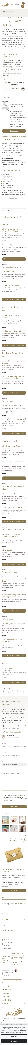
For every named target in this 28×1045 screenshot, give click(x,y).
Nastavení (14, 1036)
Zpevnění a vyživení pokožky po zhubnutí (14, 362)
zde (22, 1032)
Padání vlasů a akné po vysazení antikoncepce (13, 640)
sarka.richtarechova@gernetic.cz (12, 160)
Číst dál (4, 241)
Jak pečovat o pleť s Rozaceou (12, 494)
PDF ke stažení (14, 131)
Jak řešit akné (7, 550)
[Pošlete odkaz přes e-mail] (8, 692)
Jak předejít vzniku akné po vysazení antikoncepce (12, 535)
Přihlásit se (14, 890)
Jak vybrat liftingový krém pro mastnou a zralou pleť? (13, 378)
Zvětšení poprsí (7, 668)
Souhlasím (14, 1041)
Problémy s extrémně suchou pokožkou (12, 316)
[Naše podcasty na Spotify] (25, 840)
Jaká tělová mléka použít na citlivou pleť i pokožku (12, 230)
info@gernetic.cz (8, 949)
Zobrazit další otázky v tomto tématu (14, 259)
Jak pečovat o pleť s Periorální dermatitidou (12, 447)
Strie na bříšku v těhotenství (12, 405)
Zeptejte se (7, 98)
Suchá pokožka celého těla (11, 331)
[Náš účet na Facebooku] (20, 840)
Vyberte (7, 210)
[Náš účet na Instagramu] (15, 840)
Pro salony (5, 1004)
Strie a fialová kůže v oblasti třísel (14, 419)
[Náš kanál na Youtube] (10, 840)
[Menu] (22, 6)
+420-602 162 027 (8, 973)
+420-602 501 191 (8, 937)
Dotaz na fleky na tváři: (10, 245)
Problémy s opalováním (10, 285)
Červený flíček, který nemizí (12, 507)
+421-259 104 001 (8, 943)
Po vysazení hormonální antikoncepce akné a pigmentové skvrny (14, 579)
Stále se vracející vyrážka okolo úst (13, 463)
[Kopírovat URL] (3, 692)
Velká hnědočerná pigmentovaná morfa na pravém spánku (14, 596)
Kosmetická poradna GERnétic (12, 981)
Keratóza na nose (8, 272)
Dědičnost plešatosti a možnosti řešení (13, 625)
